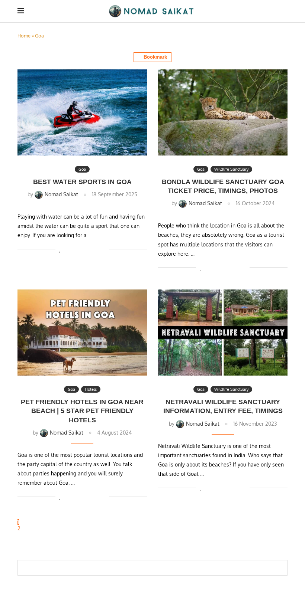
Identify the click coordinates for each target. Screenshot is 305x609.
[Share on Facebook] (68, 249)
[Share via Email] (103, 249)
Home (23, 36)
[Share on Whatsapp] (88, 249)
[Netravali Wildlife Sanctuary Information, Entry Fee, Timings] (223, 332)
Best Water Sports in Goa (82, 182)
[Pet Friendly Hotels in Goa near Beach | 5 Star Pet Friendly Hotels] (82, 332)
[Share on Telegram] (95, 249)
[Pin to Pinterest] (80, 249)
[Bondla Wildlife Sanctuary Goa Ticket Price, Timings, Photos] (223, 112)
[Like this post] (60, 249)
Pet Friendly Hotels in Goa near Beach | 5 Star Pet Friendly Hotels (82, 411)
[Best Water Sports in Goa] (82, 112)
